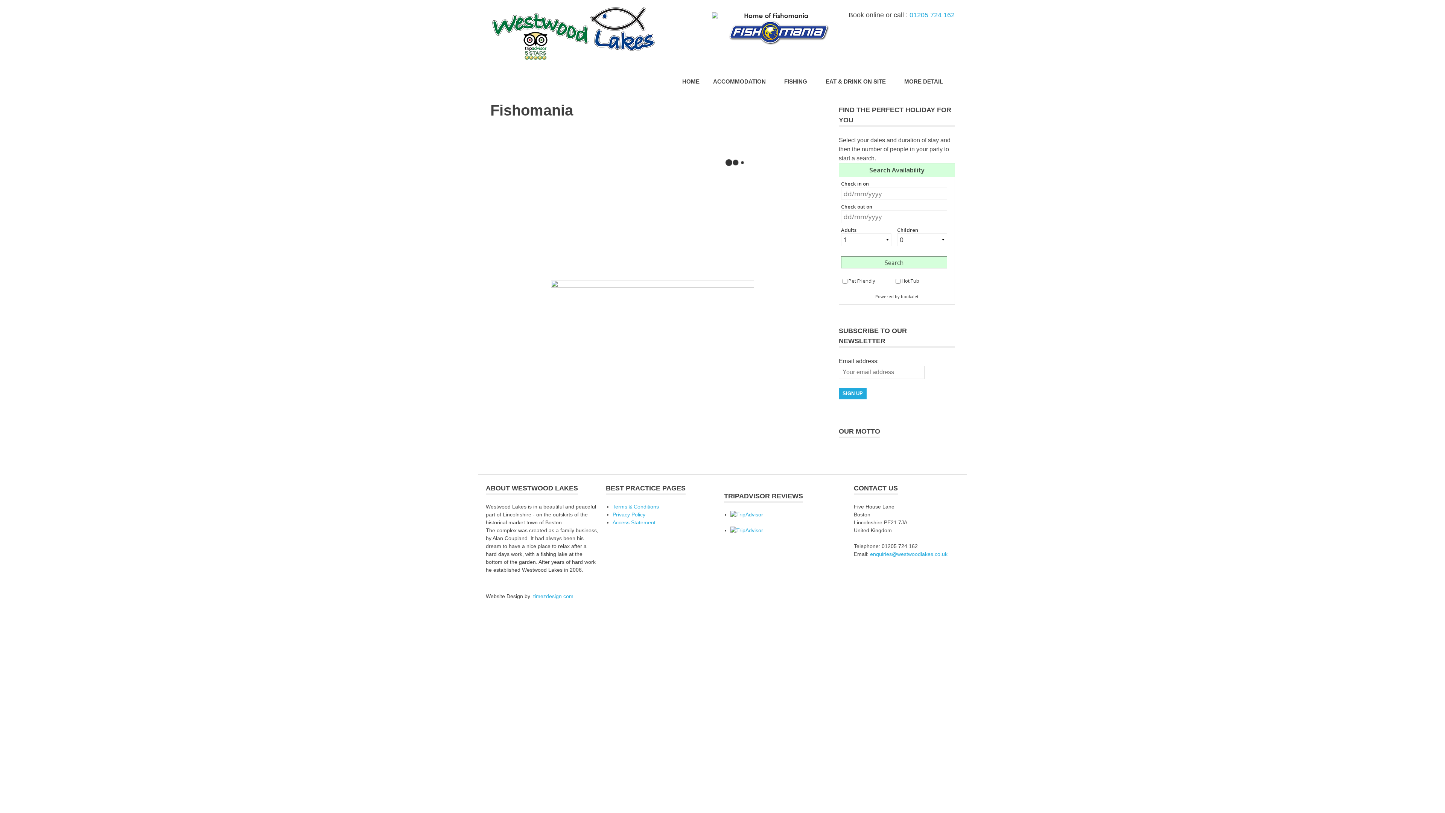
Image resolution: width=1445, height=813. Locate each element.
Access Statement (634, 522)
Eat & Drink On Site (856, 81)
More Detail (923, 81)
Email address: (859, 361)
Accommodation (739, 81)
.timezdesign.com (552, 596)
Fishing (795, 81)
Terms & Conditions (636, 507)
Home (691, 81)
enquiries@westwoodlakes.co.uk (909, 554)
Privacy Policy (629, 515)
